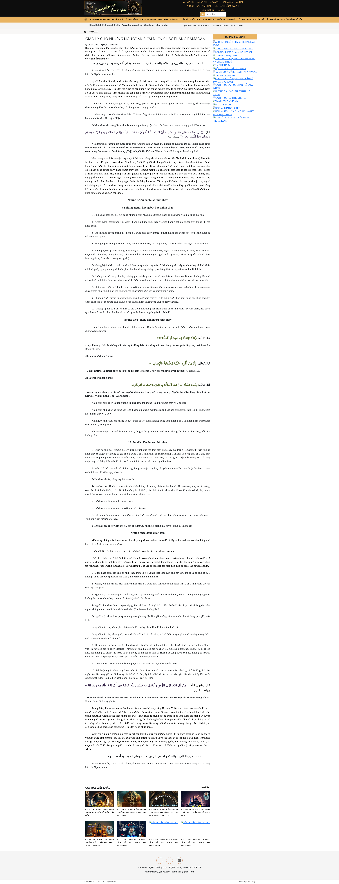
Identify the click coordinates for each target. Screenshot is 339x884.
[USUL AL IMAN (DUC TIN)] (226, 107)
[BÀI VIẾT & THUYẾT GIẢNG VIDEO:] (99, 799)
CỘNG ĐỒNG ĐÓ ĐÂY (293, 20)
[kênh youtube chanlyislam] (169, 860)
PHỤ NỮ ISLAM (276, 20)
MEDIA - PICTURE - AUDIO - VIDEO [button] (229, 26)
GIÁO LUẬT (175, 20)
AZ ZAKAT (214, 2)
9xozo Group (250, 882)
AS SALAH (202, 2)
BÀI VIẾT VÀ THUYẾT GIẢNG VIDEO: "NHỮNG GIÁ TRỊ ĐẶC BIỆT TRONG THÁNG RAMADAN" (99, 842)
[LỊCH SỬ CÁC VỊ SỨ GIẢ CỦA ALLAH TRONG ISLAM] (235, 119)
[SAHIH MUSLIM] (222, 64)
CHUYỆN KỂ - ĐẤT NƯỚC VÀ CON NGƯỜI (219, 20)
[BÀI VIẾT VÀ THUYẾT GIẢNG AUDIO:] (163, 804)
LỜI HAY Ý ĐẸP (244, 20)
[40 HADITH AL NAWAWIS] (244, 71)
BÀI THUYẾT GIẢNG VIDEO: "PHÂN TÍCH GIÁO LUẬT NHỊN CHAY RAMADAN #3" (195, 842)
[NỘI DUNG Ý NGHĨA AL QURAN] (229, 68)
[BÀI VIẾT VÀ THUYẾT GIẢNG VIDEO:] (195, 799)
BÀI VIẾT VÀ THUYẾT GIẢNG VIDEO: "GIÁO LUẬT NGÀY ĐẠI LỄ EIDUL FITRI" (195, 812)
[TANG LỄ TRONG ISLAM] (225, 101)
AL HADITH (144, 20)
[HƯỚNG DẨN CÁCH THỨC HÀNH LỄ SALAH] (235, 92)
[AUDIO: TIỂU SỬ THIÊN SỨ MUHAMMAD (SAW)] (235, 43)
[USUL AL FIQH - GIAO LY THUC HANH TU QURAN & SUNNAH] (235, 112)
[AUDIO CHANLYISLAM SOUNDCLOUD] (233, 48)
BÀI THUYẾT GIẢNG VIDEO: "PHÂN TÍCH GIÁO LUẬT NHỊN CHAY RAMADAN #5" (131, 842)
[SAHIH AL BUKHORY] (224, 75)
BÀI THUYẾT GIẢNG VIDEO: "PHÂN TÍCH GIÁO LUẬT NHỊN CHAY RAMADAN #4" (163, 842)
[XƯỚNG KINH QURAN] (225, 55)
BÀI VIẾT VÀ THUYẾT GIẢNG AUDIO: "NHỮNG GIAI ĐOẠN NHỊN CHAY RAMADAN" (131, 812)
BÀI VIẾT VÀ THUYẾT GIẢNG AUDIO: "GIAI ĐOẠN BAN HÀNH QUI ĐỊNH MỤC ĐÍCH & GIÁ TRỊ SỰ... (163, 812)
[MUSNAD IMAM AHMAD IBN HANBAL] (232, 51)
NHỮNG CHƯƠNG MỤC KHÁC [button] (197, 26)
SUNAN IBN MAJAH (98, 20)
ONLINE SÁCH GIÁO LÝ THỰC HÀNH (122, 20)
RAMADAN (228, 2)
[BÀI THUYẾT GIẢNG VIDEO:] (131, 829)
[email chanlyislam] (179, 860)
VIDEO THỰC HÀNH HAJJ (199, 6)
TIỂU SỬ (185, 20)
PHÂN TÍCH (195, 20)
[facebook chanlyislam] (159, 860)
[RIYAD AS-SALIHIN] (223, 104)
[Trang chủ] (85, 31)
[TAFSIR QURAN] (222, 71)
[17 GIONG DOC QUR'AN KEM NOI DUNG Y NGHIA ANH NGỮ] (235, 59)
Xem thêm (205, 787)
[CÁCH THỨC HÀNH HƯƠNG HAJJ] (230, 97)
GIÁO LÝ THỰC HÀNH (159, 20)
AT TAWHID (188, 2)
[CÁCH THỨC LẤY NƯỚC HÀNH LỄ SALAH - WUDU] (235, 86)
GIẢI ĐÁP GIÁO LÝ (260, 20)
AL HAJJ (239, 2)
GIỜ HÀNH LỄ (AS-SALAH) (226, 6)
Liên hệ (221, 9)
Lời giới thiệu (208, 9)
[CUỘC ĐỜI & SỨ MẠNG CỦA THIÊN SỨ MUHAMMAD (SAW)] (235, 79)
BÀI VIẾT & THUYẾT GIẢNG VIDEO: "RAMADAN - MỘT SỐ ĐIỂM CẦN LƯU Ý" (99, 812)
